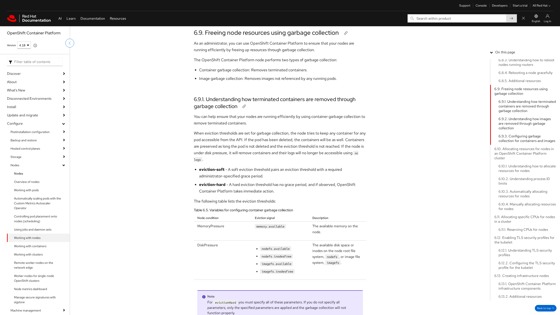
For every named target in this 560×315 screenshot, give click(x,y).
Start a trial (520, 5)
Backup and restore (23, 140)
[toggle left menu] (69, 43)
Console (481, 5)
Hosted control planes (25, 148)
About (12, 82)
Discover (14, 73)
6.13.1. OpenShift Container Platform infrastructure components (527, 286)
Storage (15, 157)
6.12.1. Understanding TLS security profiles (525, 252)
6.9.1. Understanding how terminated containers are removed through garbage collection (527, 106)
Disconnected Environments (29, 98)
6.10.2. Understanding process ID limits (524, 181)
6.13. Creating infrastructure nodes (521, 275)
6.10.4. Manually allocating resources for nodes (527, 206)
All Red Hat (540, 5)
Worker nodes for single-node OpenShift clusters (34, 278)
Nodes (14, 165)
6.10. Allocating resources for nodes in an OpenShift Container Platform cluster (524, 153)
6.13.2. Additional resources (520, 296)
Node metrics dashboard (30, 289)
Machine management (25, 310)
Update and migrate (22, 115)
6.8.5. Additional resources (520, 81)
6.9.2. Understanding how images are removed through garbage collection (525, 123)
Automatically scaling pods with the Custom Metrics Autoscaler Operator (37, 203)
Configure (15, 123)
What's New (16, 90)
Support (464, 5)
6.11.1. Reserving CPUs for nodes (523, 229)
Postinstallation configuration (30, 132)
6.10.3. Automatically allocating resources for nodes (523, 193)
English (536, 21)
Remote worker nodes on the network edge (33, 265)
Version (11, 45)
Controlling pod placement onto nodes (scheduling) (35, 218)
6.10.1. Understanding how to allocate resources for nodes (527, 168)
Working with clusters (28, 254)
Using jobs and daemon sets (32, 229)
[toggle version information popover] (35, 45)
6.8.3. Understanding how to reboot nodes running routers (526, 62)
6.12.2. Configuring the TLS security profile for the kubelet (527, 265)
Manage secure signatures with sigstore (35, 299)
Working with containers (30, 246)
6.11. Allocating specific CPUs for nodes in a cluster (524, 219)
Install (11, 107)
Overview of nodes (26, 182)
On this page (505, 52)
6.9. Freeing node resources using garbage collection (266, 32)
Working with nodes (27, 238)
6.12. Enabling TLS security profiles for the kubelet (524, 240)
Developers (500, 5)
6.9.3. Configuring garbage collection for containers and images (527, 138)
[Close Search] (523, 18)
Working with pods (26, 190)
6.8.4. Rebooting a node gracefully (526, 72)
